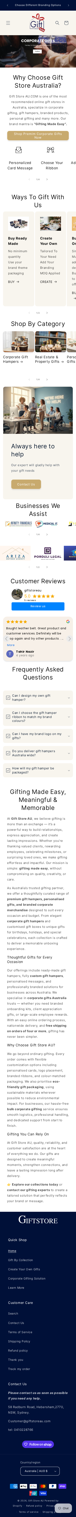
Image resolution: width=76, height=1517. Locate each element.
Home (12, 1250)
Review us (38, 606)
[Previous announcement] (7, 5)
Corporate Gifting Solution (27, 1278)
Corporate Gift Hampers (15, 359)
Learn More (16, 1287)
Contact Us (26, 484)
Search (13, 1313)
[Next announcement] (68, 5)
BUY (11, 282)
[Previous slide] (6, 638)
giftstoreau (33, 590)
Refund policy (18, 1350)
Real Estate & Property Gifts (47, 359)
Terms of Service (20, 1332)
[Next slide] (69, 638)
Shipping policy (52, 1511)
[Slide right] (47, 179)
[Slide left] (29, 179)
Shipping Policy (19, 1341)
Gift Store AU (36, 1500)
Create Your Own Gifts (24, 1269)
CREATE (46, 282)
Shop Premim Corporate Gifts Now (38, 135)
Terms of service (29, 1511)
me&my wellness (30, 640)
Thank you (15, 1359)
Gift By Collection (20, 1260)
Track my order (19, 1369)
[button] (8, 22)
